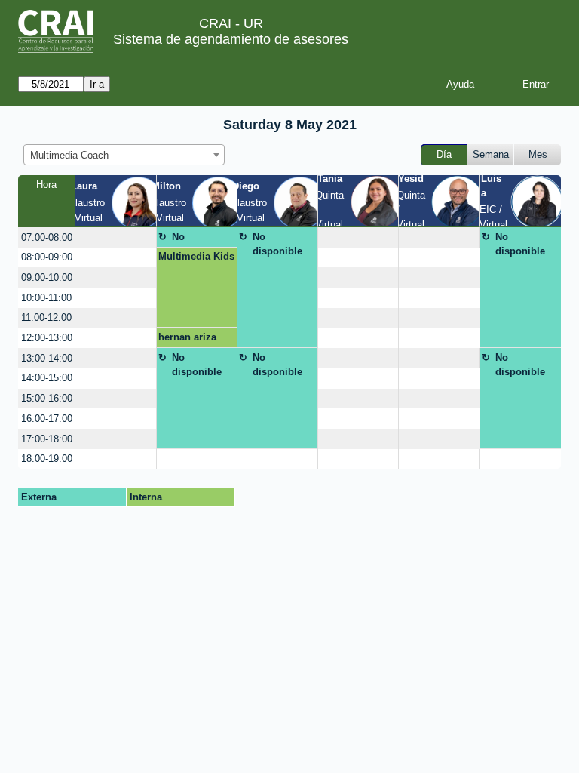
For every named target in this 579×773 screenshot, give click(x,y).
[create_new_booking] (115, 237)
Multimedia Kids (196, 256)
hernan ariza (187, 337)
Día (444, 154)
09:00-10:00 (46, 277)
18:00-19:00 (46, 458)
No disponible (197, 239)
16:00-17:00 (46, 418)
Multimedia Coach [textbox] (69, 155)
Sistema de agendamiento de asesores (230, 39)
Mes (537, 154)
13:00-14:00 (46, 358)
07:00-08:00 (46, 237)
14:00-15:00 (46, 377)
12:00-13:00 (46, 337)
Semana (491, 154)
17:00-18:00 (46, 439)
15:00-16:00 (46, 398)
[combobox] (124, 154)
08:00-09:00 (46, 257)
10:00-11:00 (46, 297)
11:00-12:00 (46, 317)
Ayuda (460, 84)
